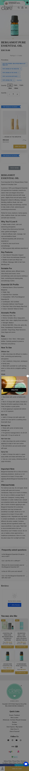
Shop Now (14, 390)
